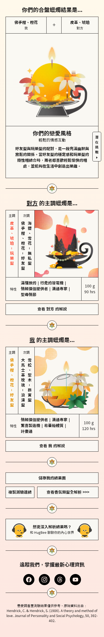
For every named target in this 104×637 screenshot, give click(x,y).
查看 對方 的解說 (52, 309)
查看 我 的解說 (52, 446)
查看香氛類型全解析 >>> (68, 492)
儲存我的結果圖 (52, 478)
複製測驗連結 (20, 492)
